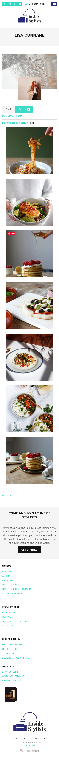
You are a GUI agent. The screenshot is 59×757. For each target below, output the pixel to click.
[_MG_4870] (29, 357)
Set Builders (9, 649)
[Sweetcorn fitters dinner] (29, 202)
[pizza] (29, 305)
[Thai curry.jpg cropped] (29, 408)
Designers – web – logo (16, 658)
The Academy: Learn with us (18, 621)
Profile (8, 109)
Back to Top (29, 745)
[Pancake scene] (29, 460)
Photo (19, 116)
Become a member (12, 593)
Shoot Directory (11, 639)
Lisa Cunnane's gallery (14, 122)
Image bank (8, 625)
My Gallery (7, 116)
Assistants (8, 580)
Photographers (11, 584)
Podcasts (8, 617)
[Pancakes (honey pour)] (29, 253)
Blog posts (9, 612)
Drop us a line (10, 672)
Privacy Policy (39, 738)
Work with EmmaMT (13, 676)
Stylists (6, 571)
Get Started (29, 549)
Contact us (8, 666)
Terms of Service (21, 738)
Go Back (6, 495)
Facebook (4, 4)
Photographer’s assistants (18, 589)
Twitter (14, 4)
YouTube (19, 4)
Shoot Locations (12, 644)
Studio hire (8, 653)
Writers (6, 576)
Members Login (36, 4)
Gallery (23, 109)
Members (6, 566)
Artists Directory (12, 680)
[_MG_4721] (29, 150)
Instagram (9, 4)
